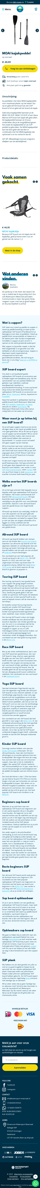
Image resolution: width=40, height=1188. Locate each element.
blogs (28, 978)
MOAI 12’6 (10, 640)
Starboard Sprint (12, 676)
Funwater (6, 396)
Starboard (16, 394)
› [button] (37, 30)
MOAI (9, 394)
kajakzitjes (20, 404)
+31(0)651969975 (14, 1108)
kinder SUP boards (9, 751)
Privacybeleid (25, 1176)
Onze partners (13, 1179)
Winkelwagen (36, 8)
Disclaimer (13, 1176)
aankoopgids (14, 939)
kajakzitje (8, 552)
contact (30, 470)
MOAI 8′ (5, 794)
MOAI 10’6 (24, 558)
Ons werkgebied (27, 1179)
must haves (22, 406)
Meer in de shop (12, 250)
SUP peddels (10, 404)
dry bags (28, 404)
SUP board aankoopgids (11, 470)
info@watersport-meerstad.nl (18, 1098)
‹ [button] (2, 30)
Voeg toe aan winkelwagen (22, 68)
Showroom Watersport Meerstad (20, 1124)
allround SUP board (20, 497)
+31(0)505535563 (14, 1103)
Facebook (11, 1085)
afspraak (30, 1138)
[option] (20, 30)
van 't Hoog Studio (15, 1185)
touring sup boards (28, 541)
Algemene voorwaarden (23, 1174)
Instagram (11, 1089)
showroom (29, 472)
